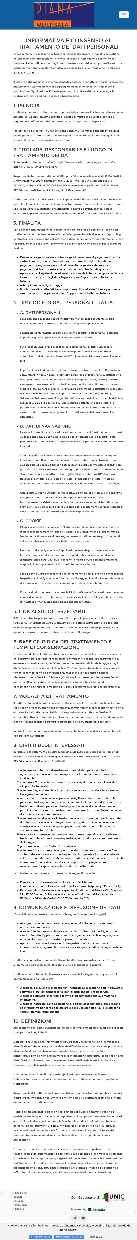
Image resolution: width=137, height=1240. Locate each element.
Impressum (20, 1205)
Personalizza (95, 1236)
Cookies (19, 1209)
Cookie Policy (92, 597)
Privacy (18, 1201)
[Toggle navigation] (124, 14)
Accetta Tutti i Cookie (40, 1237)
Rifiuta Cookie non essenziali (69, 1237)
